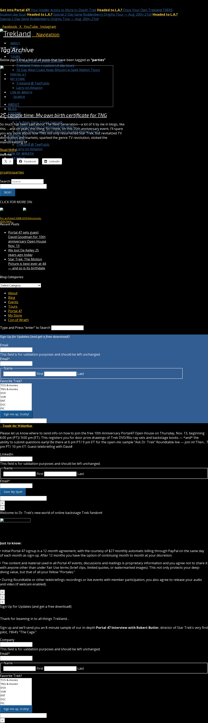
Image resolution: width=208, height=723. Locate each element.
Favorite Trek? (11, 381)
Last (80, 373)
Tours (12, 306)
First (40, 373)
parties (18, 172)
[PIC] (16, 408)
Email (4, 345)
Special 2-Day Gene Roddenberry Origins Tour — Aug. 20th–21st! (89, 14)
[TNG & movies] (16, 389)
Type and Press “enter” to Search (25, 327)
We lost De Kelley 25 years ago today (23, 252)
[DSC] (16, 405)
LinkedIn (6, 454)
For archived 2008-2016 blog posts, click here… (21, 219)
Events (13, 302)
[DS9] (16, 393)
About (12, 293)
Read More (8, 150)
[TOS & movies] (16, 385)
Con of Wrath (18, 320)
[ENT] (16, 401)
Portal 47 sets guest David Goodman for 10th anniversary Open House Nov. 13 (27, 239)
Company (7, 640)
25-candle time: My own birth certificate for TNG (53, 115)
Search (5, 181)
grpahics (6, 172)
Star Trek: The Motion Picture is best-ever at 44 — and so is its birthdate (27, 263)
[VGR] (16, 397)
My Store (15, 315)
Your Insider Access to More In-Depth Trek (48, 10)
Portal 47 (15, 311)
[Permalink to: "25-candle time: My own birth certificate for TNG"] (56, 106)
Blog (11, 297)
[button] (46, 34)
